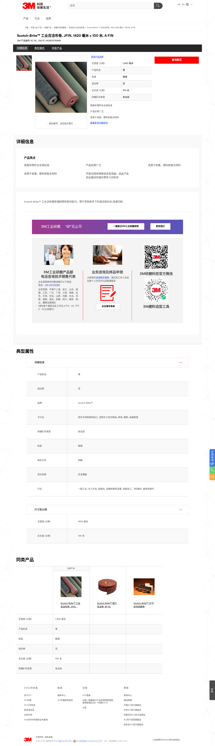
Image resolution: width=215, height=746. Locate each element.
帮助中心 (128, 695)
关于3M (27, 695)
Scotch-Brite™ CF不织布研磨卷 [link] (144, 605)
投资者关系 (29, 710)
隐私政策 (49, 737)
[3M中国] (41, 5)
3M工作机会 (29, 705)
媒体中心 (61, 695)
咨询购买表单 (102, 278)
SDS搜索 (86, 695)
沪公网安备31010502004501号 (89, 741)
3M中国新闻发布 (65, 700)
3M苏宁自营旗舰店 (132, 720)
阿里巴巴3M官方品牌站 (134, 715)
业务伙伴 (28, 715)
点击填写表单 (108, 306)
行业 (37, 18)
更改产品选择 (97, 57)
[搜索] (158, 6)
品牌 (48, 18)
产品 (25, 18)
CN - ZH (181, 5)
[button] (61, 87)
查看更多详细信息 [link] (99, 123)
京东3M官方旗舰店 (132, 710)
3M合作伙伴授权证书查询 (36, 720)
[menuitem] (22, 48)
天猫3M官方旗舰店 (132, 705)
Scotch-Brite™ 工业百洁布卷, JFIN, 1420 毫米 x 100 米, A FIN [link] (70, 605)
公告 (84, 708)
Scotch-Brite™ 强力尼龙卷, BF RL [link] (107, 605)
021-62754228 (52, 285)
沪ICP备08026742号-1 (63, 741)
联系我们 (160, 226)
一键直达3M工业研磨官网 (126, 226)
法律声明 (39, 737)
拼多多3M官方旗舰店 (133, 725)
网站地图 (128, 700)
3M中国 (27, 700)
